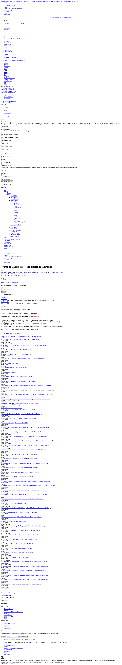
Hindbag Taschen (8, 79)
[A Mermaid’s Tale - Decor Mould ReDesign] (13, 463)
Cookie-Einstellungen (9, 5)
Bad (5, 75)
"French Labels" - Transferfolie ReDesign (35, 449)
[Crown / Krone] (5, 363)
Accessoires (7, 98)
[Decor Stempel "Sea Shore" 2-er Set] (11, 530)
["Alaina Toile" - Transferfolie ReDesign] (12, 499)
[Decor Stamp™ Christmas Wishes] (10, 539)
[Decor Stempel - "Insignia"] (9, 557)
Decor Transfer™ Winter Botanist (29, 534)
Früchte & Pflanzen (19, 208)
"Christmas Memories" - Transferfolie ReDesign (40, 445)
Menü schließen (8, 184)
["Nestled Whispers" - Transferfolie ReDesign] (13, 481)
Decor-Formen (14, 197)
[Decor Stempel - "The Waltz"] (9, 548)
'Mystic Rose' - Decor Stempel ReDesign (34, 526)
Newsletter (7, 625)
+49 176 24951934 (6, 596)
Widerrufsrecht (8, 10)
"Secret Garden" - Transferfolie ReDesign (35, 570)
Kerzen (6, 63)
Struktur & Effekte (15, 234)
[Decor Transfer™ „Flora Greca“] (10, 418)
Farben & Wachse (8, 97)
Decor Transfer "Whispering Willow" (31, 517)
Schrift (15, 210)
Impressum (7, 14)
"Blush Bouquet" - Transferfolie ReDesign (36, 494)
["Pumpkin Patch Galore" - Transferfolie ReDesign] (15, 485)
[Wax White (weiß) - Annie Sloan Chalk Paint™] (14, 385)
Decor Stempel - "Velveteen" (25, 552)
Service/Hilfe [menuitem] (12, 8)
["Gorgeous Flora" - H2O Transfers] (11, 490)
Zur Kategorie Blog (6, 102)
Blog (5, 248)
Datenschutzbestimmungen (14, 639)
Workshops (7, 242)
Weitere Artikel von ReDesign (12, 333)
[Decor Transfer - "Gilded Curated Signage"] (13, 436)
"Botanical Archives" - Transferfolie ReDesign (39, 427)
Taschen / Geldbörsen (9, 78)
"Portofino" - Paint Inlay (21, 423)
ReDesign (16, 203)
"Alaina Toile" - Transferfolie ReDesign (33, 499)
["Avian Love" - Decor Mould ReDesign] (12, 358)
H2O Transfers (18, 224)
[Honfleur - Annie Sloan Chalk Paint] (11, 403)
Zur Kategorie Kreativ (6, 51)
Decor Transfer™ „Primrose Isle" (28, 458)
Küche (5, 72)
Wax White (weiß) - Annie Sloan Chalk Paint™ (39, 385)
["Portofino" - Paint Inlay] (8, 423)
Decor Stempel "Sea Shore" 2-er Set (30, 530)
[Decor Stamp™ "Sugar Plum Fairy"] (11, 472)
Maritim (16, 216)
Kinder (16, 215)
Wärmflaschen (8, 81)
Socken (6, 82)
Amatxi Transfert (18, 205)
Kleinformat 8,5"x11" (19, 221)
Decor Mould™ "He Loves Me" (28, 381)
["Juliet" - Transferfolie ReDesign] (10, 512)
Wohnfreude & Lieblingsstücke (12, 239)
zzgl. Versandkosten (12, 282)
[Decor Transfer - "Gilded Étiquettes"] (11, 339)
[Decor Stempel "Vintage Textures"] (10, 454)
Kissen (6, 73)
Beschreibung (4, 297)
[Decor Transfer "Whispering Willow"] (11, 517)
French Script (12, 372)
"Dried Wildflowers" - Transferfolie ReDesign (38, 508)
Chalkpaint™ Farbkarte (21, 367)
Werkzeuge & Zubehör (10, 57)
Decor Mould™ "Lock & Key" (27, 376)
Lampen (6, 67)
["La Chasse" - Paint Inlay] (8, 521)
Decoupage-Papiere (16, 225)
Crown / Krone (14, 363)
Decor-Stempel (15, 199)
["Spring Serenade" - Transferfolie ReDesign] (13, 566)
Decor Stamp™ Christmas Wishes (29, 539)
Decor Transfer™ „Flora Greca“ (27, 418)
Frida (5, 69)
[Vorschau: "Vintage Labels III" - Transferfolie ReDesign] (16, 272)
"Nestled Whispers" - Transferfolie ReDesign (38, 481)
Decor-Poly (14, 227)
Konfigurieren (10, 663)
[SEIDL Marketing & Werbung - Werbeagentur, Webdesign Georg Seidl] (2, 659)
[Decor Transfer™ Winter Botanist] (10, 534)
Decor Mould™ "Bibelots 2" (25, 543)
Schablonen (14, 231)
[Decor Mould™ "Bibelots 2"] (9, 543)
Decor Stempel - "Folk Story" (26, 476)
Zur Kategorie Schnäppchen (8, 92)
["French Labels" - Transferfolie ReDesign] (12, 449)
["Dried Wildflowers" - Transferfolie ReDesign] (13, 508)
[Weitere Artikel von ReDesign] (4, 271)
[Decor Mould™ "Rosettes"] (9, 349)
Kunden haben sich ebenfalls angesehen (31, 336)
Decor (5, 56)
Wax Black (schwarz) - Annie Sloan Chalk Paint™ (42, 390)
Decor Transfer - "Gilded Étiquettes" (31, 339)
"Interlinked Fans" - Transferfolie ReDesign (36, 345)
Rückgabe (6, 613)
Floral (15, 206)
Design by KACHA (16, 230)
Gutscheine (7, 240)
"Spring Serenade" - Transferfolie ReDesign (36, 566)
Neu (5, 190)
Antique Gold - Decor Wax (24, 354)
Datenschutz (7, 11)
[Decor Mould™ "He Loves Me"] (10, 381)
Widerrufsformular (9, 616)
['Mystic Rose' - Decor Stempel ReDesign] (12, 526)
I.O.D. (15, 202)
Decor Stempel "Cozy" (20, 503)
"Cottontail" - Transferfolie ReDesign (31, 414)
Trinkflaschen (7, 76)
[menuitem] (62, 5)
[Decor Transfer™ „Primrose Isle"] (10, 458)
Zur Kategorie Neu (6, 50)
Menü (5, 20)
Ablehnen (3, 663)
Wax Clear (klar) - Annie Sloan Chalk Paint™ (38, 399)
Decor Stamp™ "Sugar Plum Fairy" (30, 472)
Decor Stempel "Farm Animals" (27, 409)
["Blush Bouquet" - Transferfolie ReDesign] (13, 494)
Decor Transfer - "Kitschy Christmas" (32, 584)
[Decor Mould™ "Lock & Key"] (10, 376)
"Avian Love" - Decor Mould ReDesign (33, 358)
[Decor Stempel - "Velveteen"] (9, 552)
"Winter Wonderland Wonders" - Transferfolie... (44, 440)
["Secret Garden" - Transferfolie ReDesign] (12, 570)
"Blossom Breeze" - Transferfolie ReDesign (36, 575)
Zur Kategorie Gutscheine (7, 88)
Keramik (6, 64)
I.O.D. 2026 (14, 196)
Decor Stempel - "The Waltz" (25, 548)
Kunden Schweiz (8, 246)
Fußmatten (7, 66)
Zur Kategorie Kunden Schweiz (9, 101)
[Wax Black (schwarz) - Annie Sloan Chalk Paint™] (15, 390)
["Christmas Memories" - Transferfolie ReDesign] (14, 445)
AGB (5, 13)
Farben (6, 54)
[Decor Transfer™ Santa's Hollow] (10, 467)
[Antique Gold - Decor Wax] (9, 354)
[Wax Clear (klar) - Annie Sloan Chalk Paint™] (13, 399)
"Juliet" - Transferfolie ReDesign (28, 512)
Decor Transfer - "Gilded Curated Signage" (36, 436)
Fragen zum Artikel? (9, 332)
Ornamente (17, 212)
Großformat (17, 218)
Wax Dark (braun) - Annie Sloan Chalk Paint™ (39, 394)
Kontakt (6, 7)
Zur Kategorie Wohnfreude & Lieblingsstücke (13, 60)
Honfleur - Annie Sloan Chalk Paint (30, 403)
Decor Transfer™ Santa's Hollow (28, 467)
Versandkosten (30, 642)
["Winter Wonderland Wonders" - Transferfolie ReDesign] (16, 440)
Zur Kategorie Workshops (7, 89)
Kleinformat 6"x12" (19, 219)
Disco (5, 70)
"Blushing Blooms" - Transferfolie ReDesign (37, 579)
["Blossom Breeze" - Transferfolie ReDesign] (13, 575)
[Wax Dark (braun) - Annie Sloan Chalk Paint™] (14, 394)
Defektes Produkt (8, 609)
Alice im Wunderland (16, 233)
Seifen (5, 84)
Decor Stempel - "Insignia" (24, 557)
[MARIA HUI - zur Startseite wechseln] (61, 17)
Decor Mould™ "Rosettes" (24, 349)
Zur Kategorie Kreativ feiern (8, 91)
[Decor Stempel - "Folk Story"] (9, 476)
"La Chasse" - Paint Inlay (22, 521)
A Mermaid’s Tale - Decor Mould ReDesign (36, 463)
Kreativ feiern (7, 243)
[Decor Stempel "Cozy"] (7, 503)
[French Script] (5, 372)
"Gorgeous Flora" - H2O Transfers (30, 490)
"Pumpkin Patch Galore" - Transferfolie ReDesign (42, 485)
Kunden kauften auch (15, 336)
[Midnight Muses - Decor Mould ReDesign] (13, 561)
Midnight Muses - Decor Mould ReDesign (36, 561)
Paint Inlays (14, 228)
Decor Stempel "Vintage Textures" (29, 454)
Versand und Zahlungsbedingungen (13, 8)
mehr (52, 300)
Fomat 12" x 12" (18, 222)
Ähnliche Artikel (5, 336)
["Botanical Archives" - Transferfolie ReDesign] (14, 427)
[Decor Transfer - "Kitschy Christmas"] (11, 584)
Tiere (15, 209)
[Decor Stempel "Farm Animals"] (10, 409)
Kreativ (6, 191)
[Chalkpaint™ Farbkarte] (8, 367)
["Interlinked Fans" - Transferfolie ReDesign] (13, 345)
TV (5, 237)
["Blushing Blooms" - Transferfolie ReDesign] (13, 579)
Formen (16, 213)
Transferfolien (14, 200)
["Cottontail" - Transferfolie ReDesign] (11, 414)
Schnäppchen (7, 245)
